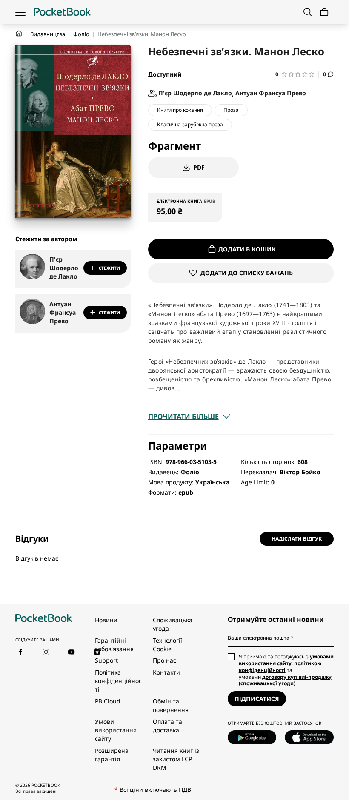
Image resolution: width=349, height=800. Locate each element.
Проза (231, 110)
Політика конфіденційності (118, 680)
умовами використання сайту (286, 660)
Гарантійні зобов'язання (114, 644)
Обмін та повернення (171, 705)
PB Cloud (107, 701)
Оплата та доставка (167, 725)
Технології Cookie (167, 644)
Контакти (166, 672)
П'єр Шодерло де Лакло (63, 267)
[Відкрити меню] (20, 12)
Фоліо (81, 34)
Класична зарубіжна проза (190, 124)
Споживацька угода (172, 624)
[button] (297, 74)
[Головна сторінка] (62, 12)
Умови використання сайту (116, 730)
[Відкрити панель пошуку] (307, 12)
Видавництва (47, 34)
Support (106, 660)
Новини (106, 620)
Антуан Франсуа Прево (62, 312)
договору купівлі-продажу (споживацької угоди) (285, 680)
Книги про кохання (180, 110)
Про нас (164, 660)
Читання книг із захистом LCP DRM (176, 759)
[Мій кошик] (324, 12)
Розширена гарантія (112, 754)
